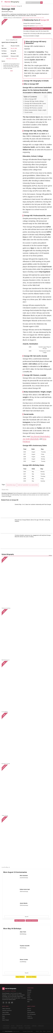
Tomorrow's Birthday (31, 976)
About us (29, 1008)
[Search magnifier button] (41, 2)
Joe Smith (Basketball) (31, 439)
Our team (29, 1010)
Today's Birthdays (20, 976)
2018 (41, 25)
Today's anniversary (6, 1008)
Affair (28, 1001)
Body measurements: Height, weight (35, 110)
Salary (3, 1016)
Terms (41, 1031)
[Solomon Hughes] (26, 582)
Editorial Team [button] (25, 17)
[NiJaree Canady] (26, 738)
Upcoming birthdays (6, 1014)
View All (26, 916)
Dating (28, 995)
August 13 (37, 25)
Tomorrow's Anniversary (31, 920)
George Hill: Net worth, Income (34, 105)
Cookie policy (30, 1018)
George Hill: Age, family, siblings (34, 101)
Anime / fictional (5, 1020)
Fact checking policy (31, 1014)
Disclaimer (49, 1031)
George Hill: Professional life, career (35, 103)
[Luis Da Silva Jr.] (26, 841)
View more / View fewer (11, 58)
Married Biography (6, 6)
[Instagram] (9, 1002)
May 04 (12, 48)
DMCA (44, 1031)
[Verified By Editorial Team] (17, 9)
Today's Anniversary (19, 920)
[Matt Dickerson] (26, 634)
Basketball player (11, 485)
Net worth (29, 992)
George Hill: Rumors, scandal (33, 108)
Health (3, 1018)
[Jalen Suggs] (26, 789)
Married (12, 2)
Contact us (29, 1016)
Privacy (37, 1031)
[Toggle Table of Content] (44, 96)
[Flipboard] (12, 1002)
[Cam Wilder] (26, 686)
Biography (13, 6)
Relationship (29, 999)
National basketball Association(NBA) (28, 485)
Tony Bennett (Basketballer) (40, 436)
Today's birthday (5, 1012)
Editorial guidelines (31, 1012)
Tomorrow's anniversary (7, 1010)
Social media (28, 112)
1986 (16, 48)
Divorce (28, 997)
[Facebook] (3, 1002)
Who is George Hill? (31, 99)
